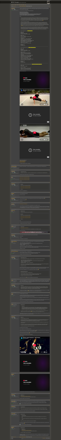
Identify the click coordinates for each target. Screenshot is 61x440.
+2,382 (12, 179)
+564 (11, 168)
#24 (49, 412)
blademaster (13, 406)
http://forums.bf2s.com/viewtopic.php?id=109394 (24, 178)
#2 (49, 165)
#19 (49, 315)
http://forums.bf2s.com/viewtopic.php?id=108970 (24, 179)
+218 (11, 282)
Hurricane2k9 (13, 401)
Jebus (12, 280)
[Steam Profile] (12, 9)
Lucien (12, 226)
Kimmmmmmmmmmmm (14, 251)
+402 (11, 212)
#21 (49, 393)
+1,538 (12, 403)
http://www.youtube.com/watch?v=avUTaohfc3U (26, 430)
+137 (11, 195)
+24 (11, 243)
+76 (11, 10)
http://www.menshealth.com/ (22, 161)
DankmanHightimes (14, 241)
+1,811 (12, 253)
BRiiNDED (12, 193)
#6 (49, 192)
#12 (49, 240)
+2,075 (12, 408)
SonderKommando (14, 166)
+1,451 (12, 228)
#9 (49, 209)
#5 (49, 182)
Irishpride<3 (13, 183)
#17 (49, 292)
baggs (12, 293)
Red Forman (13, 210)
